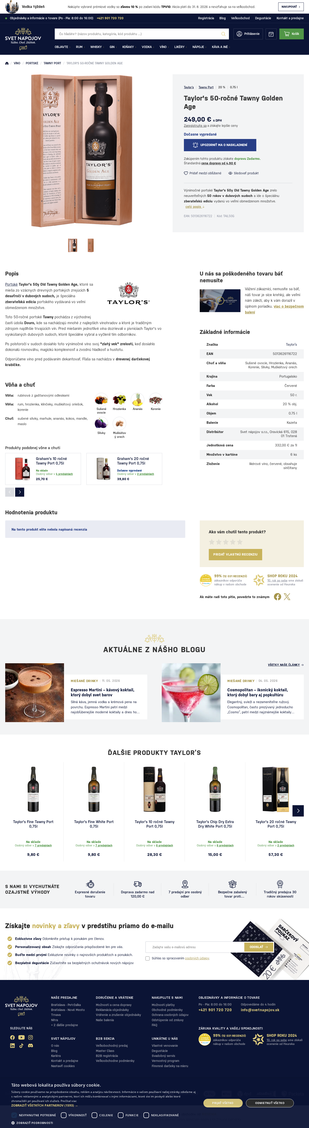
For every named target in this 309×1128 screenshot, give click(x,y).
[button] (103, 1105)
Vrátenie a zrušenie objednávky (118, 1015)
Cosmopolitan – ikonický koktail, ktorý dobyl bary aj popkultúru (257, 692)
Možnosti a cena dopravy (113, 1005)
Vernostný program (165, 1061)
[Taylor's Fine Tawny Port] (33, 789)
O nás (55, 1045)
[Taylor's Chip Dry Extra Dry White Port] (215, 789)
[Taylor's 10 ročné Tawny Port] (154, 789)
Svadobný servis (163, 1056)
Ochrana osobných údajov (170, 1015)
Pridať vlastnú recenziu (235, 554)
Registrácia (206, 18)
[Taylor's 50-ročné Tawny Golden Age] (72, 245)
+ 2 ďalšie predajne (64, 1025)
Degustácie (263, 18)
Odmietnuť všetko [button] (270, 1103)
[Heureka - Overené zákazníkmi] (206, 580)
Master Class (105, 1051)
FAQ (154, 1025)
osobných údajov (197, 958)
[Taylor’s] (128, 294)
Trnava (56, 1015)
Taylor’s (189, 87)
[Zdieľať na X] (287, 597)
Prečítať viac (69, 1101)
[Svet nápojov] (6, 63)
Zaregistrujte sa (195, 125)
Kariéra (56, 1056)
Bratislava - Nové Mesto (68, 1010)
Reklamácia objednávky (112, 1010)
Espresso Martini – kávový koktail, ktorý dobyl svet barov (102, 692)
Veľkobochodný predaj (112, 1045)
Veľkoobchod (240, 18)
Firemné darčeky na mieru (170, 1066)
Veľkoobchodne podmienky (115, 1061)
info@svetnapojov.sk (260, 1010)
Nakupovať (289, 6)
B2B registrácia (107, 1056)
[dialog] (154, 1103)
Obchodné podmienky (167, 1010)
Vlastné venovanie (165, 1045)
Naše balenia (105, 1020)
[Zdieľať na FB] (277, 597)
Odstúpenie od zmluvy (167, 1020)
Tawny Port (206, 87)
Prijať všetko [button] (222, 1103)
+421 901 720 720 (215, 1010)
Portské (11, 284)
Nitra (54, 1020)
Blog (222, 18)
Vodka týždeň (33, 7)
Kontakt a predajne (290, 18)
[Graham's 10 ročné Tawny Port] (22, 468)
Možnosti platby (163, 1005)
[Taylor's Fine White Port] (94, 789)
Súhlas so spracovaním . (181, 958)
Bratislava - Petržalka (66, 1005)
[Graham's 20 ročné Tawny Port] (103, 468)
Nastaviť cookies (63, 1066)
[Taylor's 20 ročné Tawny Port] (276, 789)
